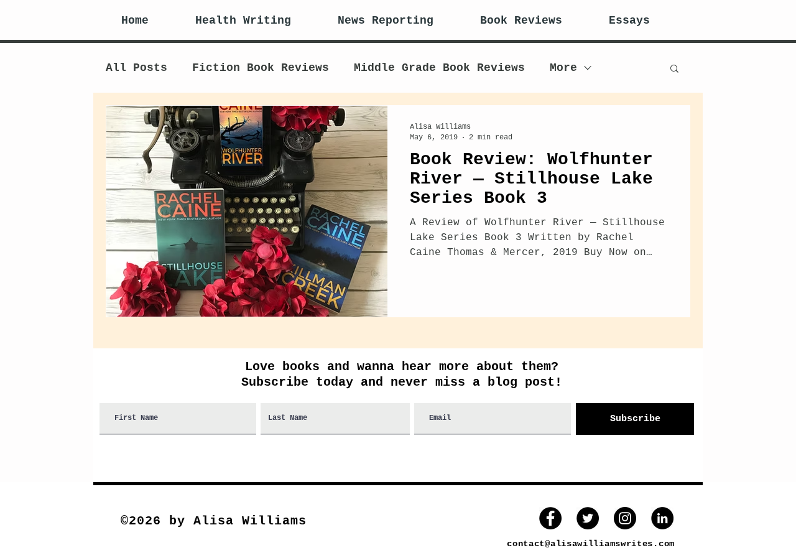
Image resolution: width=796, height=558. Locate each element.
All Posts (136, 68)
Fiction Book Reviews (260, 68)
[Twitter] (587, 518)
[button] (674, 69)
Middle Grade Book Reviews (439, 68)
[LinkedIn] (662, 518)
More (563, 68)
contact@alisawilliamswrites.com (591, 544)
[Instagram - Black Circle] (625, 518)
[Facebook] (550, 518)
